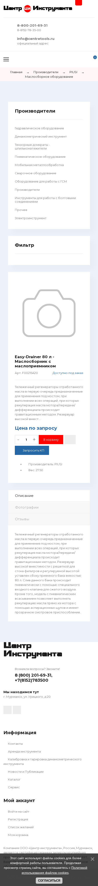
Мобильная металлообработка (39, 165)
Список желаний (20, 827)
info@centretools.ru (35, 38)
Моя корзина (17, 835)
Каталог (14, 779)
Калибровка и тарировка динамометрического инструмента (42, 761)
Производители (27, 189)
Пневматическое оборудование (40, 156)
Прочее (21, 210)
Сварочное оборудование (35, 173)
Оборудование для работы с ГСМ (41, 181)
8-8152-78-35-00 (29, 30)
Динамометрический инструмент (41, 136)
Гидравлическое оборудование (39, 128)
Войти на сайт (18, 811)
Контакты (15, 743)
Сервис (13, 787)
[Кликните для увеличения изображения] (49, 313)
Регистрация (17, 819)
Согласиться (49, 880)
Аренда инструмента (24, 751)
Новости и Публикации (25, 771)
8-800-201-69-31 (32, 25)
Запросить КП (33, 450)
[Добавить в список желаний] (70, 439)
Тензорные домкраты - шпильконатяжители (32, 146)
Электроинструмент (30, 218)
